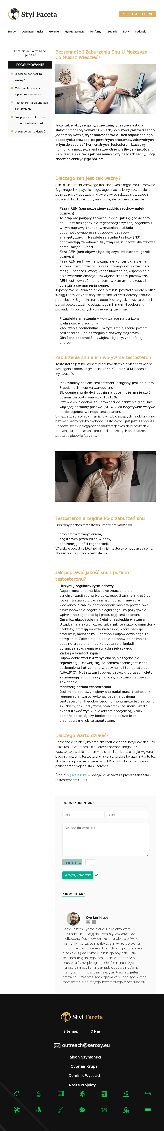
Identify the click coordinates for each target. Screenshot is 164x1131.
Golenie (54, 31)
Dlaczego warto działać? (30, 131)
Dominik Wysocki (84, 1075)
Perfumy (95, 31)
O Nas (95, 1031)
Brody (12, 31)
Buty (126, 31)
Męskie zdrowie (74, 31)
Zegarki (112, 31)
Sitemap (70, 1031)
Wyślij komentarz (79, 875)
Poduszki (140, 31)
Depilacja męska (32, 31)
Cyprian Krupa (84, 1066)
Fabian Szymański (84, 1057)
